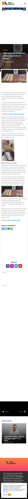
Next (24, 434)
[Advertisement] (14, 28)
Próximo (21, 411)
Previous (4, 434)
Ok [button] (9, 494)
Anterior (7, 411)
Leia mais (5, 494)
